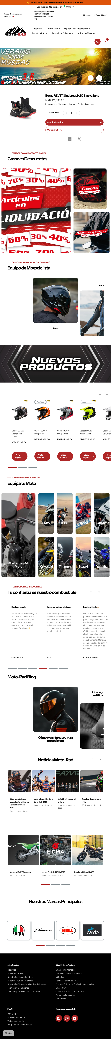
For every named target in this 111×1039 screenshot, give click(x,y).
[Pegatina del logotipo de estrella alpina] (43, 930)
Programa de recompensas (19, 1024)
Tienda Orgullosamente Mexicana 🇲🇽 (13, 15)
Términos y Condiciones (18, 988)
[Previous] (100, 394)
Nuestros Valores (15, 973)
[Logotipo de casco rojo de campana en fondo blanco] (67, 930)
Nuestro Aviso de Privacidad (20, 980)
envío (64, 104)
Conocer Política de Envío (67, 980)
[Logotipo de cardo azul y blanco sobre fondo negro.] (92, 930)
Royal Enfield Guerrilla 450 (84, 872)
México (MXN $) (100, 15)
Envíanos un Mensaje (65, 970)
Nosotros (11, 970)
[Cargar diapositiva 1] (12, 78)
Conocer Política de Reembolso (70, 991)
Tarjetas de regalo (15, 1021)
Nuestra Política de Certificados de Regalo (26, 984)
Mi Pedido (60, 977)
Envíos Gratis (62, 988)
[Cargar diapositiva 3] (32, 78)
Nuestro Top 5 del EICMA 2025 (53, 872)
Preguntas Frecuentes (65, 995)
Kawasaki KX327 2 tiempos (20, 872)
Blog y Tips (12, 1014)
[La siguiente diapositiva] (99, 78)
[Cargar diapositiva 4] (43, 78)
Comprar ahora (54, 130)
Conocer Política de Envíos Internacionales (75, 984)
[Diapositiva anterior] (91, 78)
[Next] (107, 394)
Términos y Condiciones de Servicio (23, 991)
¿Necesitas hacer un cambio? (69, 973)
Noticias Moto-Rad (16, 1017)
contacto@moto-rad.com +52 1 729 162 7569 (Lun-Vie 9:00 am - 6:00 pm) (44, 15)
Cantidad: (54, 112)
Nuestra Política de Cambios (20, 977)
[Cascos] (55, 307)
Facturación (61, 999)
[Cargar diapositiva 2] (22, 78)
